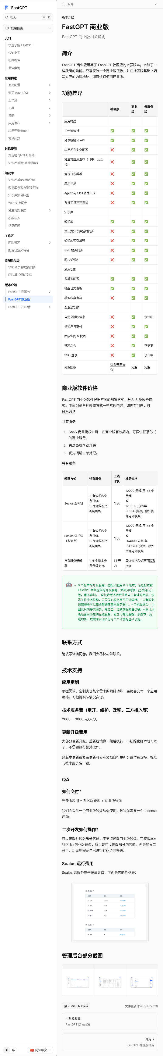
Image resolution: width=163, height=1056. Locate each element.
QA (65, 780)
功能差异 (72, 93)
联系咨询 (69, 411)
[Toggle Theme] (10, 1050)
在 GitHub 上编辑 (78, 1006)
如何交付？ (72, 791)
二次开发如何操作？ (81, 829)
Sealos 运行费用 (78, 863)
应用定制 (70, 682)
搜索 (30, 17)
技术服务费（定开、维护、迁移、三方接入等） (106, 710)
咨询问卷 (79, 654)
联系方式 (72, 642)
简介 (67, 53)
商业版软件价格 (80, 388)
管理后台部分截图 (82, 956)
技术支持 (72, 670)
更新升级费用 (74, 732)
